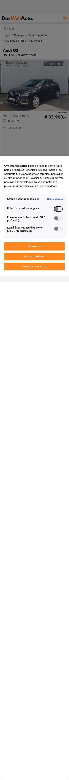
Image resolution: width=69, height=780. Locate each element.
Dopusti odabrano (34, 256)
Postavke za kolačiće (34, 266)
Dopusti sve (34, 246)
